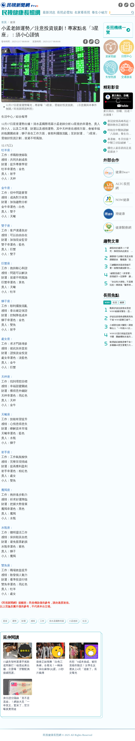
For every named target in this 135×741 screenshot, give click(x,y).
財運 (23, 621)
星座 (5, 621)
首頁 (4, 22)
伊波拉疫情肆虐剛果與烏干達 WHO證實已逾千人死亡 (121, 318)
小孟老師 (73, 621)
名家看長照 (82, 12)
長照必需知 (65, 12)
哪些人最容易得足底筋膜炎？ (119, 150)
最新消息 (49, 12)
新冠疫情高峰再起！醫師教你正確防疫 (119, 123)
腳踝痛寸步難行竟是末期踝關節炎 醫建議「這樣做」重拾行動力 (121, 258)
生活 (84, 621)
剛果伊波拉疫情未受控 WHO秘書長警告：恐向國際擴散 (121, 310)
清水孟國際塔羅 (56, 621)
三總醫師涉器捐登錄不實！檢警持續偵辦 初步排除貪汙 (120, 267)
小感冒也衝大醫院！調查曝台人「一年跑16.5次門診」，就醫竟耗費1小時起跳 (121, 327)
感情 (33, 621)
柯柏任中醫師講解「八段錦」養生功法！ (118, 132)
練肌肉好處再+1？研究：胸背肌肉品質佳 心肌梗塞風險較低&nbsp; (121, 250)
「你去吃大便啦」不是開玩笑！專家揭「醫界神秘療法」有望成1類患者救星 (121, 284)
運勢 (14, 621)
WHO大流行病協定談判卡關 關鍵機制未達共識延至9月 (121, 335)
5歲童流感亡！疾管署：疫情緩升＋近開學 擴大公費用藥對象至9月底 (121, 275)
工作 (42, 621)
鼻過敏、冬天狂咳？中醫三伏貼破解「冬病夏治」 (119, 141)
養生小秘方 (100, 12)
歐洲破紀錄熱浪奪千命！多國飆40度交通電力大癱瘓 (121, 344)
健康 (12, 22)
